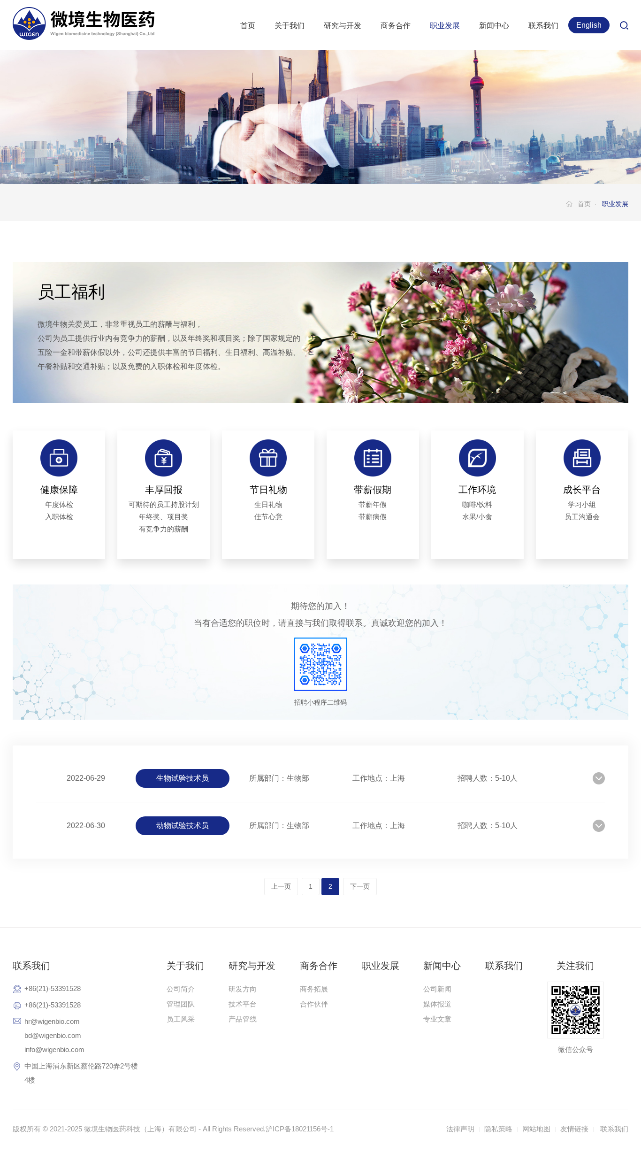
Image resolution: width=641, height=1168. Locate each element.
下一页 (360, 886)
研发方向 (243, 989)
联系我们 (543, 26)
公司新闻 (437, 989)
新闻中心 (494, 26)
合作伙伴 (314, 1004)
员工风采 (181, 1019)
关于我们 (290, 26)
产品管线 (243, 1019)
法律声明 (460, 1129)
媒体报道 (437, 1004)
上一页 (281, 886)
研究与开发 (342, 26)
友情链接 (574, 1129)
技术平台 (243, 1004)
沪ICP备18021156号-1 (300, 1129)
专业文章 (437, 1019)
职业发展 (445, 26)
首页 (247, 26)
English (589, 25)
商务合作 (396, 26)
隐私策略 (498, 1129)
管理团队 (181, 1004)
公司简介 (181, 989)
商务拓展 (314, 989)
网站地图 (536, 1129)
